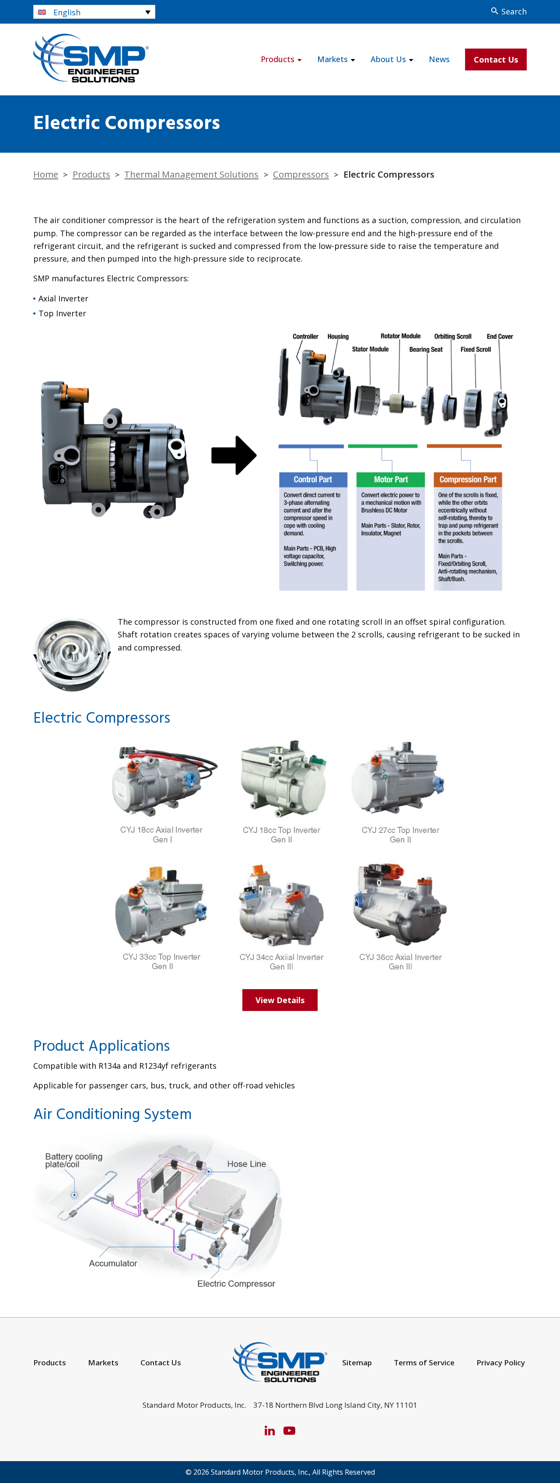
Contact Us (496, 59)
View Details (280, 1000)
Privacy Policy (500, 1362)
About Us (388, 59)
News (439, 59)
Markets (332, 59)
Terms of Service (424, 1362)
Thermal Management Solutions (191, 174)
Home (45, 174)
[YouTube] (289, 1430)
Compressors (301, 174)
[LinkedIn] (270, 1430)
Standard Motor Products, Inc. (260, 1472)
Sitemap (357, 1362)
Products (277, 59)
